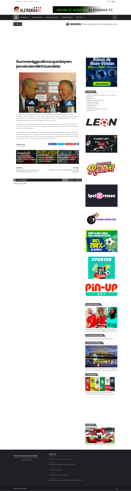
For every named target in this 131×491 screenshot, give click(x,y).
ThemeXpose (23, 488)
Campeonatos (67, 17)
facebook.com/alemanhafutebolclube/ (62, 465)
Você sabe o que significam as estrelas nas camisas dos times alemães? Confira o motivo (100, 393)
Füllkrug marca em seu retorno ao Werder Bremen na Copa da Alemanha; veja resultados (99, 24)
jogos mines (90, 98)
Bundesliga (24, 17)
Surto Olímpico (91, 107)
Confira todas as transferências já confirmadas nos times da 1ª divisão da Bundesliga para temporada (101, 330)
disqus (72, 180)
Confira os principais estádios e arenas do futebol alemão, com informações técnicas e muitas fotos (101, 369)
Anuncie (37, 1)
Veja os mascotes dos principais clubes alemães (100, 445)
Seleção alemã (37, 17)
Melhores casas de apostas (95, 100)
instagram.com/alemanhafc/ (59, 475)
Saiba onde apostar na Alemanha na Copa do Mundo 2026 (100, 96)
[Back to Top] (117, 489)
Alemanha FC (18, 1)
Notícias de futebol (93, 104)
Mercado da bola (52, 17)
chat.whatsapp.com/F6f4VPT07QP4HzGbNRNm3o (65, 481)
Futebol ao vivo (91, 105)
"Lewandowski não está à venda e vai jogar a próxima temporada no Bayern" (46, 159)
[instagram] (112, 1)
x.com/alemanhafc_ (56, 470)
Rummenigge (66, 70)
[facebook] (108, 1)
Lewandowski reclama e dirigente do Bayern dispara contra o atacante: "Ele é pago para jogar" (26, 158)
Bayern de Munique (48, 70)
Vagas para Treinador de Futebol (97, 109)
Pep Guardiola (58, 70)
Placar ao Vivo (91, 111)
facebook (78, 180)
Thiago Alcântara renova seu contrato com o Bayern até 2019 (68, 159)
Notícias (79, 17)
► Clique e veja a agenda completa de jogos (99, 339)
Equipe (25, 1)
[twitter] (110, 1)
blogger (65, 180)
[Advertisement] (65, 40)
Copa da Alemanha (65, 24)
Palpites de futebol (93, 102)
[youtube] (115, 1)
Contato (31, 1)
